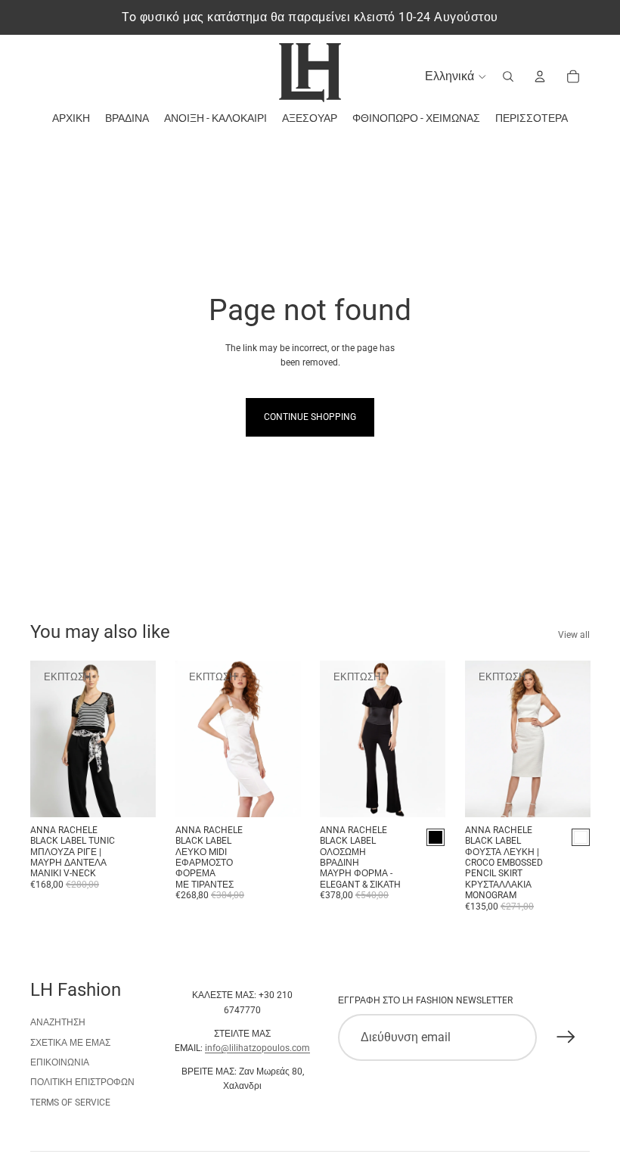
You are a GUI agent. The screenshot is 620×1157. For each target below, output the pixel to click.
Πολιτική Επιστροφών (82, 1082)
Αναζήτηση (57, 1022)
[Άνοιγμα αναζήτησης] (508, 76)
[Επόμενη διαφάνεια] (143, 738)
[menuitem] (531, 118)
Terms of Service (70, 1102)
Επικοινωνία (59, 1062)
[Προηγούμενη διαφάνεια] (42, 738)
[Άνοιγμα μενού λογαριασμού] (539, 76)
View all (574, 635)
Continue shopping (310, 417)
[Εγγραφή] (566, 1037)
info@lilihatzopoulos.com (257, 1048)
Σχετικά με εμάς (70, 1042)
